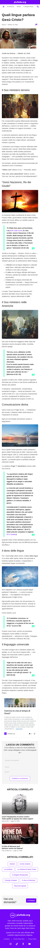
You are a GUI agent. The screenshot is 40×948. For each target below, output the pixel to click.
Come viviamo (25, 864)
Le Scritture (8, 869)
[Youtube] (29, 944)
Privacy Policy (32, 939)
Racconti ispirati (20, 886)
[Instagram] (10, 944)
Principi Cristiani (11, 880)
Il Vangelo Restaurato (30, 6)
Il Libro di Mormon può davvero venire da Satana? (12, 847)
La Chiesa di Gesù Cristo (26, 869)
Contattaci (7, 939)
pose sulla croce (16, 230)
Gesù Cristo (5, 821)
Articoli (4, 24)
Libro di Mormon (7, 850)
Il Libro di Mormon (28, 880)
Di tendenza (10, 6)
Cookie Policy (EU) (18, 939)
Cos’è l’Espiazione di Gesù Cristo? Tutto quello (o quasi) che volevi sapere (17, 818)
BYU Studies (11, 534)
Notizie (19, 6)
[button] (3, 6)
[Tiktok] (17, 944)
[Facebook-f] (23, 944)
